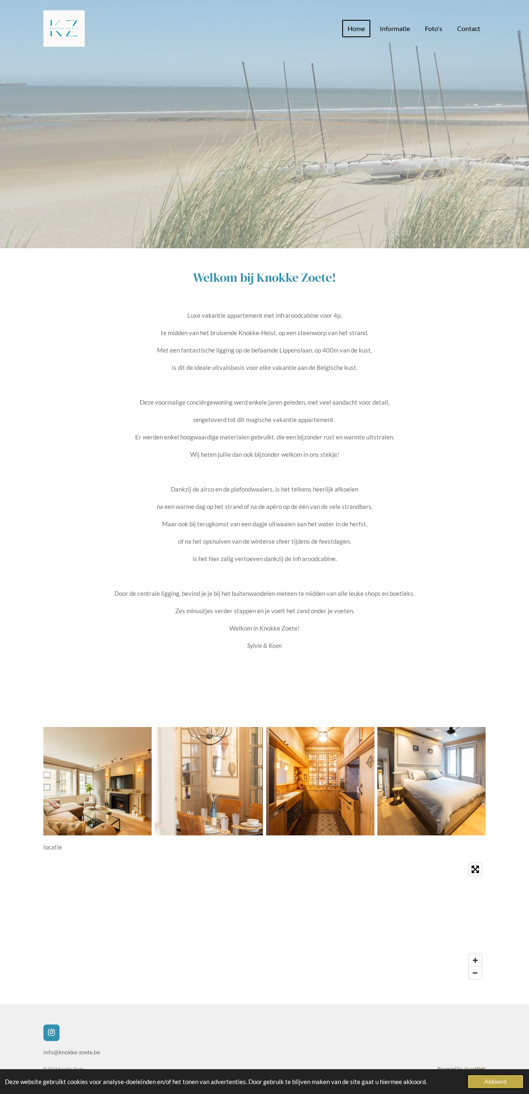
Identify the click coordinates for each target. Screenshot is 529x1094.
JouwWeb (475, 1068)
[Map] (264, 921)
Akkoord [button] (495, 1081)
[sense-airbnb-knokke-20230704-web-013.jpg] (208, 781)
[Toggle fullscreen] (475, 869)
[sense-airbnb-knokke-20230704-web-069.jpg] (320, 781)
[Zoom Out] (475, 973)
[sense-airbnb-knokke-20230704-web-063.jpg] (97, 781)
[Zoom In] (475, 960)
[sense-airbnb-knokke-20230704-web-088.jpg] (431, 781)
